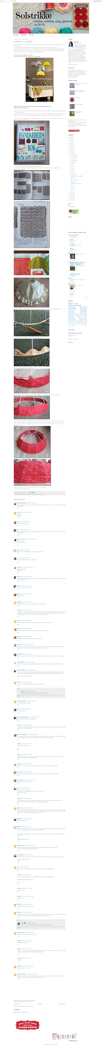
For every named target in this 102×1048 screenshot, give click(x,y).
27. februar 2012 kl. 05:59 (27, 567)
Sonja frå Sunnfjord (21, 503)
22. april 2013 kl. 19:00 (31, 922)
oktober (73, 158)
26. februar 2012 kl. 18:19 (32, 503)
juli (72, 164)
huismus (19, 763)
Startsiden (39, 1004)
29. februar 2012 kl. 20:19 (26, 636)
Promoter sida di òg (71, 206)
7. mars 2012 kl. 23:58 (31, 670)
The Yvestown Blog (74, 235)
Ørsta (86, 314)
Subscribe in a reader (73, 339)
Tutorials (31, 35)
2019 (71, 139)
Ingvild (18, 636)
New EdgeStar (73, 275)
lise (18, 549)
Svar (18, 508)
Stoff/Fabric (84, 311)
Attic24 (71, 239)
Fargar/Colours (72, 310)
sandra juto (72, 252)
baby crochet (20, 829)
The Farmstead (73, 236)
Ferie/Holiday (83, 308)
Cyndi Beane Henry (21, 701)
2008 (71, 198)
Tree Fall (72, 293)
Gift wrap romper (74, 179)
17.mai (69, 323)
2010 (71, 194)
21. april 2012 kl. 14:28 (27, 818)
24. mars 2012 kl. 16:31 (25, 787)
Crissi (18, 512)
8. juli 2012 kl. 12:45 (28, 854)
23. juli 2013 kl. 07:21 (29, 932)
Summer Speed (73, 240)
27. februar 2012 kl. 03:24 (24, 557)
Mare (18, 787)
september (73, 160)
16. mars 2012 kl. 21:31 (30, 691)
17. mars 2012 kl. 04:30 (26, 725)
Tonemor (19, 567)
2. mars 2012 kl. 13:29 (28, 654)
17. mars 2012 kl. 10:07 (26, 763)
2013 (71, 151)
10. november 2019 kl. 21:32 (32, 974)
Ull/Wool (82, 314)
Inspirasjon (41, 494)
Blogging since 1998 (80, 254)
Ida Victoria (72, 284)
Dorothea (19, 644)
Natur (85, 316)
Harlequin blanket (79, 104)
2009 (71, 196)
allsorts (71, 248)
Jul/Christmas (72, 307)
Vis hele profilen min (72, 64)
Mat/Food (76, 314)
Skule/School (70, 326)
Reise (74, 322)
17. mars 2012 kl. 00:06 (34, 717)
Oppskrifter (24, 35)
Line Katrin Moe (20, 662)
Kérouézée (19, 798)
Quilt (86, 320)
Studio (71, 294)
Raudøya (70, 322)
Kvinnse (19, 576)
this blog (49, 106)
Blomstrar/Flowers (80, 320)
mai (72, 168)
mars (72, 172)
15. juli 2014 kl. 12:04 (26, 958)
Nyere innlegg (17, 1004)
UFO (86, 323)
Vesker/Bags (71, 312)
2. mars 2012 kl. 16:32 (29, 662)
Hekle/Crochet (30, 494)
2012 (71, 153)
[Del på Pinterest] (34, 492)
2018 (71, 141)
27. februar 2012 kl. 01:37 (24, 549)
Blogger (56, 1044)
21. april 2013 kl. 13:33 (27, 912)
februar (73, 174)
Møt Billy (73, 187)
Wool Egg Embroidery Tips (75, 245)
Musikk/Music (84, 315)
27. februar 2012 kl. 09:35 (26, 576)
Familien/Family (83, 312)
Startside (16, 35)
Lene (18, 620)
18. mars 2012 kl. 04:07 (27, 771)
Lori (18, 866)
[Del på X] (32, 492)
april (72, 170)
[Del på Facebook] (33, 492)
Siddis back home (21, 845)
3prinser (19, 585)
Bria (18, 521)
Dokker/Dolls (71, 316)
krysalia (19, 609)
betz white (72, 244)
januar (72, 189)
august (72, 162)
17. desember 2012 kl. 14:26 (27, 896)
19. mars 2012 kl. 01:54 (29, 779)
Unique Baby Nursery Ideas (23, 839)
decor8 (71, 278)
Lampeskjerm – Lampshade (77, 176)
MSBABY (19, 826)
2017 (71, 143)
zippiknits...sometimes (22, 734)
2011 (71, 192)
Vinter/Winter (71, 320)
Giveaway (73, 323)
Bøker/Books (78, 323)
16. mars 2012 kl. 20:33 (27, 682)
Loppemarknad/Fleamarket (81, 322)
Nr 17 (72, 185)
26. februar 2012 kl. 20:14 (25, 521)
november (73, 156)
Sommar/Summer (72, 319)
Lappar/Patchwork (83, 319)
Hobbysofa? (73, 181)
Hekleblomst (78, 97)
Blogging (78, 315)
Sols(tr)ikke (70, 203)
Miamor (18, 628)
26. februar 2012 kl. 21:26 (31, 539)
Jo (17, 557)
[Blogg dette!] (30, 492)
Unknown (19, 682)
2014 (71, 149)
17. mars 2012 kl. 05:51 (32, 734)
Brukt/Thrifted (20, 494)
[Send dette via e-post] (29, 492)
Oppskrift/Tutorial (83, 318)
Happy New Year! (73, 249)
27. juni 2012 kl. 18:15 (30, 845)
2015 (71, 147)
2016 (71, 145)
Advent (83, 323)
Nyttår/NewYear (72, 318)
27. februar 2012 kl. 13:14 (27, 585)
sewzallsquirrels (20, 932)
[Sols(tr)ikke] (68, 205)
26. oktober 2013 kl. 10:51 (27, 940)
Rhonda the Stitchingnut (22, 717)
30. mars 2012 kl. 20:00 (27, 798)
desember (73, 154)
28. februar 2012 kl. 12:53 (27, 609)
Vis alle (86, 297)
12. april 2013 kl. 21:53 (27, 904)
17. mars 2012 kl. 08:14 (26, 743)
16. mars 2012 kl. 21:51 (26, 709)
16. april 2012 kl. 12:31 (28, 807)
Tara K (18, 709)
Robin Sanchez (20, 779)
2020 (71, 137)
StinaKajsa (19, 818)
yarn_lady (19, 771)
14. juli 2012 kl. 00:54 (24, 866)
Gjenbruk (25, 494)
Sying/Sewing (83, 307)
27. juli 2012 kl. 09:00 (26, 874)
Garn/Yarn (71, 311)
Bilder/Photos (71, 315)
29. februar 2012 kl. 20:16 (26, 628)
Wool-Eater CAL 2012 (76, 183)
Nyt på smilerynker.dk (80, 265)
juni (72, 166)
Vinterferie (73, 177)
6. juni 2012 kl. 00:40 (26, 826)
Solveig (22, 922)
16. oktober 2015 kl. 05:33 (27, 966)
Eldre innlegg (62, 1004)
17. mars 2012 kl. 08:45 (26, 754)
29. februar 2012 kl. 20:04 (25, 620)
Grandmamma (20, 854)
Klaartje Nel (20, 654)
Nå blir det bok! (79, 285)
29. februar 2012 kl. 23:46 (27, 644)
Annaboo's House (21, 539)
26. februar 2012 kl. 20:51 (24, 529)
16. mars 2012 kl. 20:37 (31, 701)
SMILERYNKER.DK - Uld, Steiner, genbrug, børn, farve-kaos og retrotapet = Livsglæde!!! (77, 263)
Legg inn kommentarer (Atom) (26, 1006)
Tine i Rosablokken (21, 670)
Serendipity (41, 106)
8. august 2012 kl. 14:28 (26, 888)
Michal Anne (20, 807)
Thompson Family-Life (75, 274)
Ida (18, 529)
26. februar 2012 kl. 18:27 (26, 512)
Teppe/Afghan (83, 310)
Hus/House (36, 494)
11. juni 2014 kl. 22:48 (26, 948)
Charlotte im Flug (21, 974)
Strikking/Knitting (74, 305)
